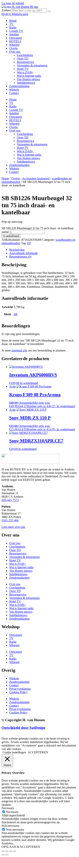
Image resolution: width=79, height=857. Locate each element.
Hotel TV (23, 68)
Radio (12, 27)
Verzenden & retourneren (32, 65)
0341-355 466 (10, 520)
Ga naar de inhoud (13, 3)
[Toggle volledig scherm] (6, 851)
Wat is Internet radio (29, 75)
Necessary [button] (8, 808)
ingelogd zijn (19, 350)
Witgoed (14, 44)
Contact (14, 93)
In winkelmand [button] (29, 383)
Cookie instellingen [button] (14, 752)
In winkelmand (11, 236)
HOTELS (15, 41)
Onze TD (22, 58)
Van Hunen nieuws (28, 79)
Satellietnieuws (26, 82)
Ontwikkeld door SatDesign (23, 728)
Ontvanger (15, 37)
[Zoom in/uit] (3, 851)
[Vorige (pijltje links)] (3, 854)
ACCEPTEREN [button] (38, 752)
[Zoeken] (49, 11)
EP (29, 243)
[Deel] (10, 851)
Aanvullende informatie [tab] (23, 253)
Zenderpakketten (19, 86)
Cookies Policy (18, 692)
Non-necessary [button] (11, 825)
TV (11, 24)
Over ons (14, 51)
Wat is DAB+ (25, 72)
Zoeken (6, 10)
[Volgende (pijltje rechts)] (6, 854)
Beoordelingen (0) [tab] (20, 256)
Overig (13, 48)
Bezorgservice (25, 62)
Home (13, 20)
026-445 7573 (10, 500)
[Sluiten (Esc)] (14, 851)
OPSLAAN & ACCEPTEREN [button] (21, 846)
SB (15, 314)
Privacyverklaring (20, 688)
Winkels (14, 89)
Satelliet (14, 34)
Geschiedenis (25, 55)
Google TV (16, 31)
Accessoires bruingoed (35, 178)
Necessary (12, 812)
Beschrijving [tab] (17, 249)
